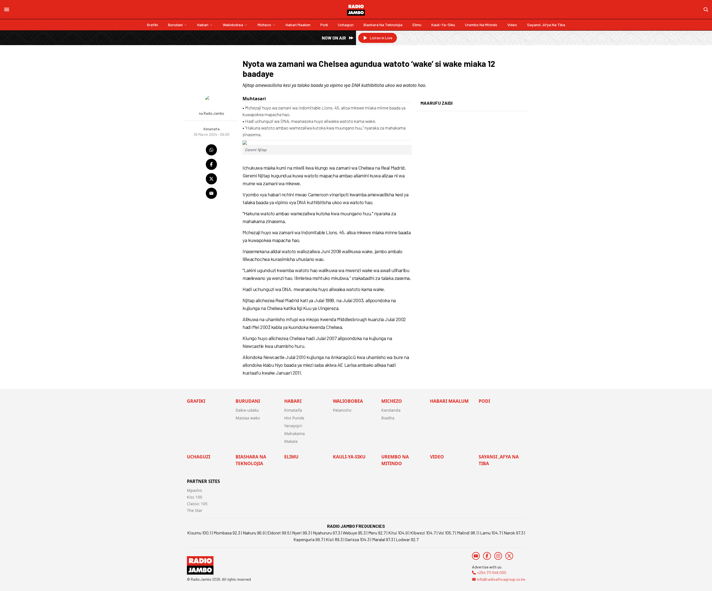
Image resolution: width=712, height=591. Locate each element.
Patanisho (342, 410)
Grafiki (152, 24)
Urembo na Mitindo (481, 24)
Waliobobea (233, 24)
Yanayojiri (293, 425)
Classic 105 (197, 503)
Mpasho (194, 490)
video (512, 24)
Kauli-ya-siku (443, 24)
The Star (194, 510)
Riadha (387, 418)
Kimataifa (293, 410)
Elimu (416, 24)
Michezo (264, 24)
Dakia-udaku (247, 410)
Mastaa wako (248, 418)
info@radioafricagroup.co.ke (501, 579)
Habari (202, 24)
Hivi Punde (294, 418)
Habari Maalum (298, 24)
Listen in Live (381, 37)
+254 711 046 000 (491, 572)
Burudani (175, 24)
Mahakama (294, 433)
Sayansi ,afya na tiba (546, 24)
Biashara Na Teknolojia (383, 24)
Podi (324, 24)
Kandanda (390, 410)
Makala (291, 441)
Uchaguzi (345, 24)
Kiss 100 (194, 497)
